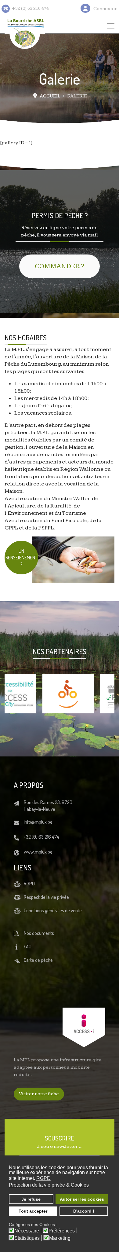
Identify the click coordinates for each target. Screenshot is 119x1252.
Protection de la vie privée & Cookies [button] (49, 1185)
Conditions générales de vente (53, 910)
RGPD (29, 883)
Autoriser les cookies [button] (82, 1199)
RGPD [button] (43, 1178)
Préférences (62, 1230)
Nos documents (39, 933)
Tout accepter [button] (33, 1211)
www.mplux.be (38, 852)
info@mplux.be (38, 822)
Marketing (59, 1238)
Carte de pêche (38, 960)
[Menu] (110, 26)
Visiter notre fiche (39, 1094)
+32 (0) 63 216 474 (41, 837)
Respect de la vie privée (46, 897)
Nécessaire (26, 1230)
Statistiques (27, 1238)
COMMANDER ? (59, 266)
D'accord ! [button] (83, 1211)
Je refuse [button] (31, 1199)
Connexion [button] (105, 9)
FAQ (27, 946)
